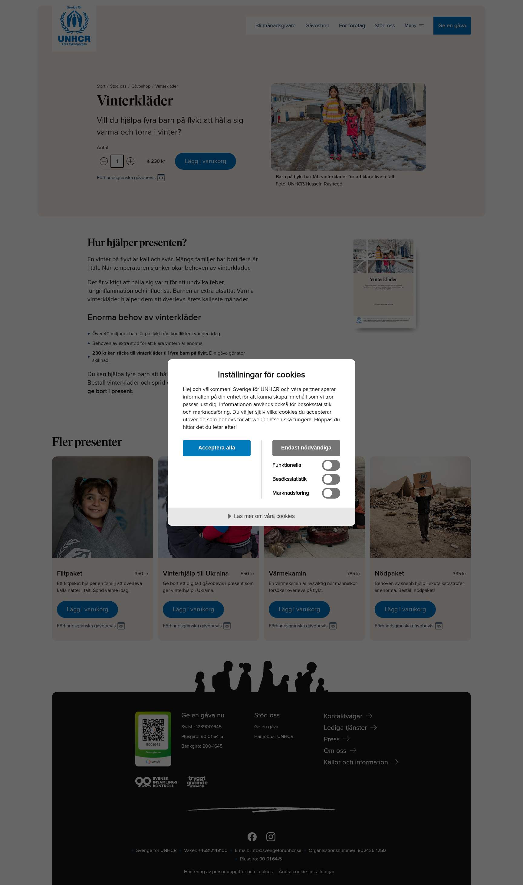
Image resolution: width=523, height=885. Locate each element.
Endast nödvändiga (306, 448)
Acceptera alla (216, 448)
